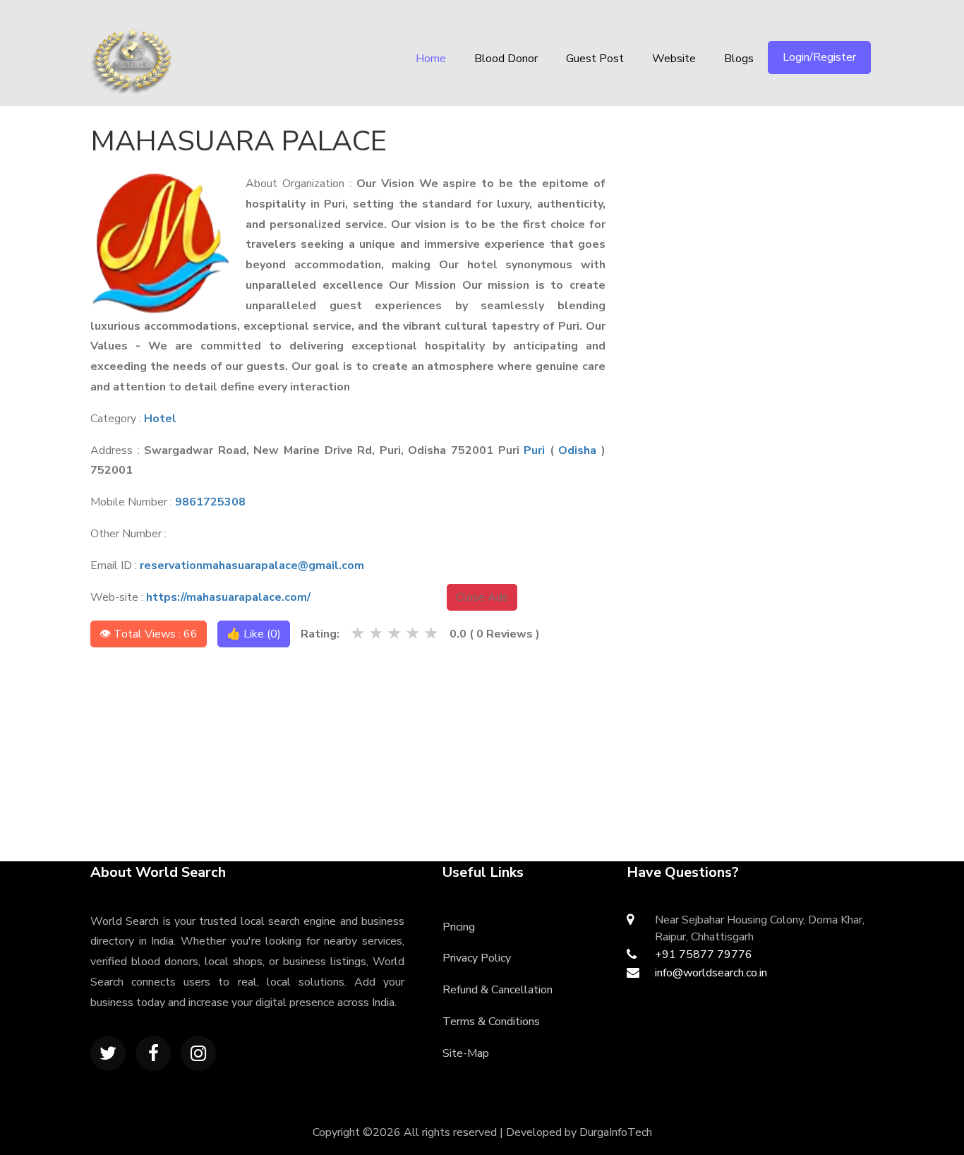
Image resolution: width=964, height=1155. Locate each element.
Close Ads (482, 597)
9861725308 (210, 502)
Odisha (577, 450)
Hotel (160, 418)
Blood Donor (506, 58)
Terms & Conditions (491, 1021)
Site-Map (465, 1053)
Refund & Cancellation (497, 990)
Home (431, 58)
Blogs (739, 58)
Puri (534, 450)
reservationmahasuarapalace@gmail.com (252, 565)
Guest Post (595, 58)
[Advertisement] (762, 208)
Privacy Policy (476, 958)
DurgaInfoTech (615, 1132)
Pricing (458, 927)
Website (674, 58)
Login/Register (819, 57)
